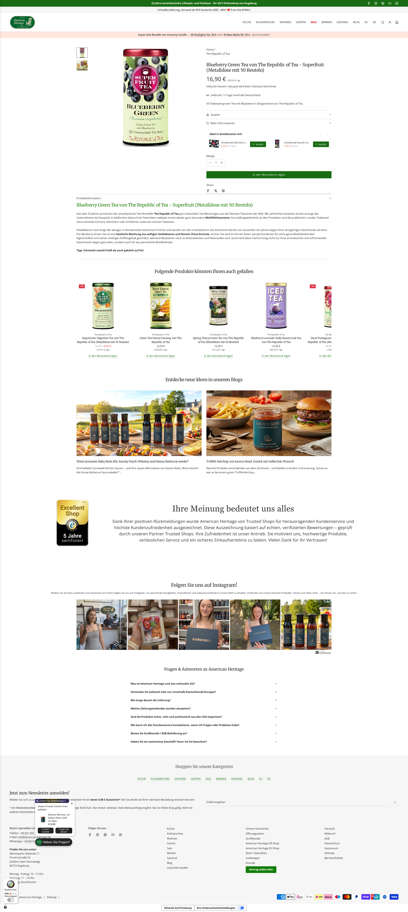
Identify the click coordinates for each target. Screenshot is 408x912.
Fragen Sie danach (64, 830)
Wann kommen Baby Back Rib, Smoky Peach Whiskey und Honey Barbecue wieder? (132, 461)
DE (269, 779)
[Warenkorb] (396, 22)
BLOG (251, 779)
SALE (208, 779)
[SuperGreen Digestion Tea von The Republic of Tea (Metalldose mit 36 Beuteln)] (102, 306)
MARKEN (221, 779)
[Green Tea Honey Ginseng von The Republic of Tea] (160, 306)
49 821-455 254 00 (32, 833)
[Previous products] (320, 134)
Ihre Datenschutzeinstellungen (216, 907)
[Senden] (394, 802)
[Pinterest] (382, 3)
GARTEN (196, 779)
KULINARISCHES (160, 779)
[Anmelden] (389, 22)
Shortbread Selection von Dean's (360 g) (234, 142)
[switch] (10, 900)
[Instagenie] (323, 653)
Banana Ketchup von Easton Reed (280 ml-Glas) (59, 817)
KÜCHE (142, 779)
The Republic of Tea (218, 53)
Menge (210, 156)
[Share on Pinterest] (223, 191)
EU (260, 779)
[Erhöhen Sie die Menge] (221, 162)
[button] (94, 97)
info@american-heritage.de (206, 10)
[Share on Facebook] (207, 191)
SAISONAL (237, 779)
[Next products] (328, 134)
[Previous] (81, 625)
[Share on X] (215, 191)
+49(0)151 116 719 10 (251, 10)
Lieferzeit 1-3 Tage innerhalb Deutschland (235, 95)
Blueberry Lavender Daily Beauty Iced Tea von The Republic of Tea (276, 340)
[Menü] (16, 880)
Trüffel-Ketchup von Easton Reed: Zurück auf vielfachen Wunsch (250, 461)
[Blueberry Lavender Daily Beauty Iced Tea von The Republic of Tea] (276, 306)
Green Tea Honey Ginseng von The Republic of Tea (161, 340)
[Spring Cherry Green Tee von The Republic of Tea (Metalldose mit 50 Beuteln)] (218, 306)
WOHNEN (180, 779)
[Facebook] (368, 3)
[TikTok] (396, 3)
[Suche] (382, 22)
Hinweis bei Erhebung (178, 907)
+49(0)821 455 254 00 (166, 10)
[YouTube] (389, 3)
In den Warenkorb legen (103, 356)
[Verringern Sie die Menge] (210, 162)
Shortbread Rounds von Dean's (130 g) (297, 142)
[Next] (327, 625)
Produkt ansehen (46, 830)
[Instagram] (375, 3)
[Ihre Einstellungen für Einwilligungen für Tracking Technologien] (5, 906)
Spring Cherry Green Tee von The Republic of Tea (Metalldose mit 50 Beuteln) (218, 340)
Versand (233, 86)
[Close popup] (72, 803)
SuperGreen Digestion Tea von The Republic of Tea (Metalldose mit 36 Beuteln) (103, 340)
